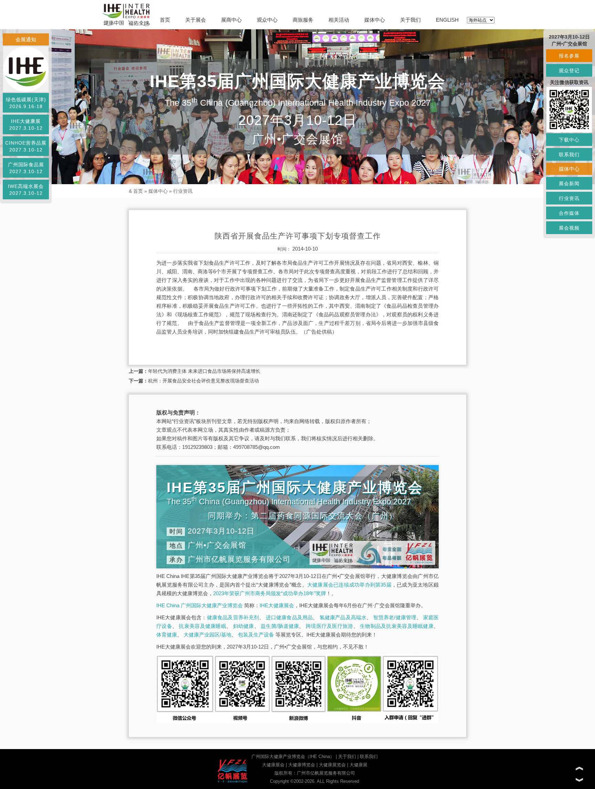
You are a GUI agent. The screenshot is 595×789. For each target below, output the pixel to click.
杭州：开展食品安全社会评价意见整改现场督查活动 (203, 380)
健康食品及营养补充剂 (233, 617)
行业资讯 (182, 191)
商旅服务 (303, 20)
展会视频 (569, 228)
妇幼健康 (243, 626)
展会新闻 (569, 183)
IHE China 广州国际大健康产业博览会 (199, 605)
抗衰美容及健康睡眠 (202, 626)
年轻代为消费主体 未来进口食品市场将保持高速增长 (204, 371)
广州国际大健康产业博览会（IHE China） (292, 756)
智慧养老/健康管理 (395, 617)
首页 (165, 20)
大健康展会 (273, 764)
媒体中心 (374, 20)
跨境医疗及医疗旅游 (329, 626)
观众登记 (569, 70)
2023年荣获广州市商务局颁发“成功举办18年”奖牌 (269, 593)
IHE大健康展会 (277, 605)
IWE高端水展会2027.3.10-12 (26, 189)
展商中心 (231, 20)
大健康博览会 (301, 764)
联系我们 (369, 756)
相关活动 (338, 20)
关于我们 (410, 20)
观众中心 (267, 20)
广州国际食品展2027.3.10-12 (26, 168)
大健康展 (358, 764)
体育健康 (166, 635)
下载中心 (569, 140)
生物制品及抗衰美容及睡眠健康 (397, 626)
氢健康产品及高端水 (343, 617)
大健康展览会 (332, 764)
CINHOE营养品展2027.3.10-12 (25, 146)
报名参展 (569, 56)
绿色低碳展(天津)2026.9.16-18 (26, 103)
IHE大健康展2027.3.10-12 (26, 124)
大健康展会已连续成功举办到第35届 (349, 585)
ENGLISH (447, 20)
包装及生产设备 (256, 635)
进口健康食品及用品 (289, 617)
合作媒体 (569, 213)
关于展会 (195, 20)
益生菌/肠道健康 (280, 626)
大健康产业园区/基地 (207, 635)
